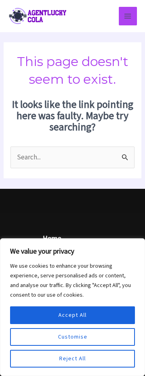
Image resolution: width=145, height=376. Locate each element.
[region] (72, 307)
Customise (72, 337)
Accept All (72, 315)
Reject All (72, 359)
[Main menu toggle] (128, 16)
